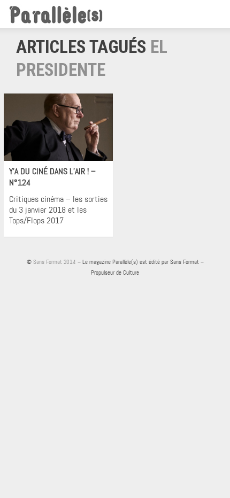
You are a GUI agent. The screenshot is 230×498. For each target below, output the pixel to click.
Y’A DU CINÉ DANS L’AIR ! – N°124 (52, 177)
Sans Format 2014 (54, 262)
